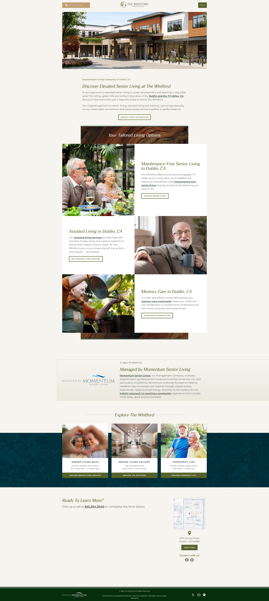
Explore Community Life (184, 475)
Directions (189, 547)
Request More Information (134, 117)
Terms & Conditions (140, 596)
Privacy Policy (107, 596)
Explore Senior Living (155, 196)
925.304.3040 (94, 506)
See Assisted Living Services (85, 259)
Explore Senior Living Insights (85, 475)
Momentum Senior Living (135, 375)
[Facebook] (187, 561)
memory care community (156, 301)
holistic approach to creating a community (145, 393)
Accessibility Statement (123, 596)
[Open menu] (87, 5)
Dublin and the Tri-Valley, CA (166, 96)
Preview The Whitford (134, 475)
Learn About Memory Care (157, 315)
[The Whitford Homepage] (134, 5)
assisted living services (88, 237)
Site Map (152, 596)
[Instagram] (192, 561)
